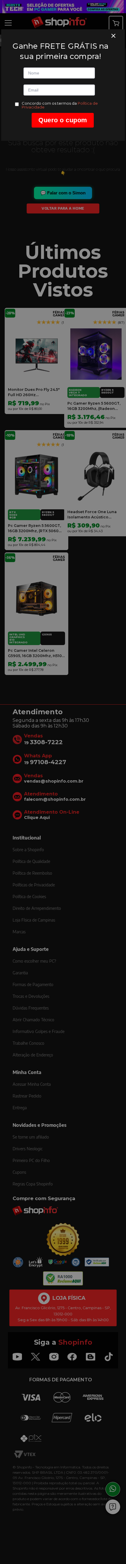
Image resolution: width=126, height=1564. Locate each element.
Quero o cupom (62, 120)
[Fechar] (113, 36)
